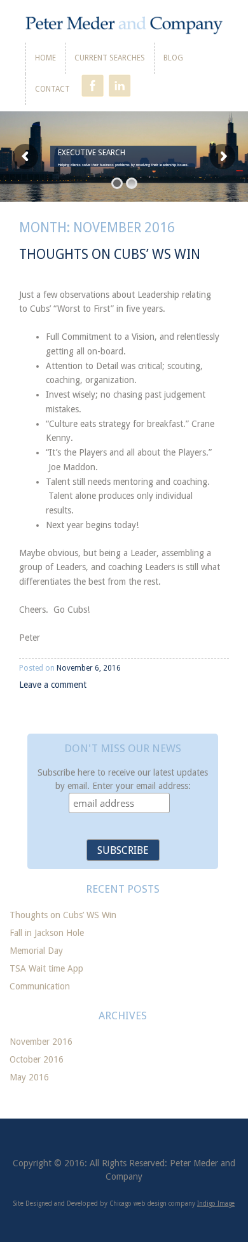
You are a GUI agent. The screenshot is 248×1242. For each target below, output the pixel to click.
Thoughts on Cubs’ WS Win (109, 254)
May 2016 (29, 1077)
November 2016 (41, 1041)
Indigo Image (216, 1203)
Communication (40, 986)
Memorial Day (36, 950)
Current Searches (109, 57)
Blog (173, 57)
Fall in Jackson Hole (47, 933)
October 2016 (37, 1059)
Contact (52, 89)
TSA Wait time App (46, 968)
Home (45, 57)
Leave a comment (52, 685)
